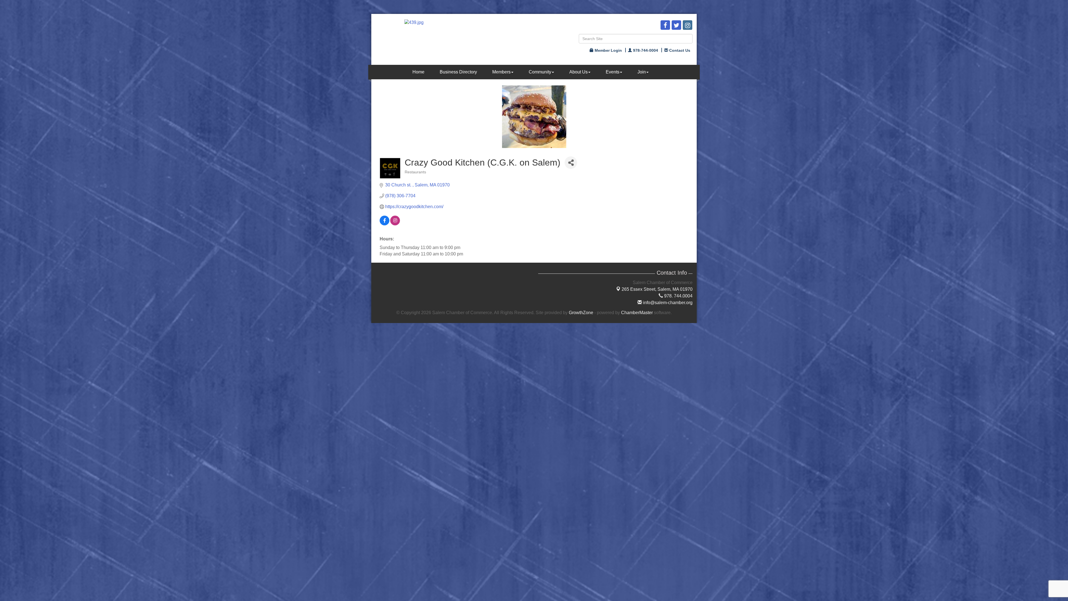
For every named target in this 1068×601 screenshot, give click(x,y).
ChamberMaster (637, 312)
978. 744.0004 (678, 296)
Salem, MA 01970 (657, 289)
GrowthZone (581, 312)
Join (641, 72)
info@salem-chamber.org (667, 302)
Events (612, 72)
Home (418, 72)
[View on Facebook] (384, 223)
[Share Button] (571, 162)
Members (501, 72)
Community (540, 72)
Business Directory (458, 72)
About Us (578, 72)
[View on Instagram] (395, 223)
